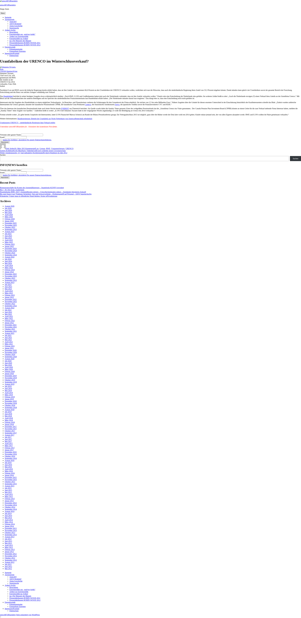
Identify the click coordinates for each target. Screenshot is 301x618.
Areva (117, 105)
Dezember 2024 (11, 249)
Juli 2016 (8, 463)
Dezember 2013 (11, 528)
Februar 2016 (10, 473)
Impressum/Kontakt (12, 53)
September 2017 (11, 433)
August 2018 (9, 410)
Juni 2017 (8, 439)
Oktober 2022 (10, 304)
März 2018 (9, 420)
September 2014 (11, 509)
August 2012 (9, 562)
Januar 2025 (9, 246)
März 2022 (9, 318)
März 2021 (9, 344)
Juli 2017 (8, 437)
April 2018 (9, 418)
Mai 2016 (8, 467)
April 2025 (9, 240)
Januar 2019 (9, 399)
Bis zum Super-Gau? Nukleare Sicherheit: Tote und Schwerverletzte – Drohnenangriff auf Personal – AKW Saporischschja (45, 194)
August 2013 (9, 537)
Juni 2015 (8, 490)
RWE (48, 149)
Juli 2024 (8, 259)
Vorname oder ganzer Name (10, 135)
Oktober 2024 (10, 253)
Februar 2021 (10, 346)
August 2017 (9, 435)
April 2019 (9, 393)
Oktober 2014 (10, 507)
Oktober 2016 (10, 456)
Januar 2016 (9, 475)
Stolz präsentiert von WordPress (28, 615)
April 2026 (9, 215)
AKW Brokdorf (15, 24)
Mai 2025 (8, 238)
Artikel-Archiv (10, 30)
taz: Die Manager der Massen (20, 41)
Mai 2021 (8, 340)
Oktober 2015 (10, 482)
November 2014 (11, 505)
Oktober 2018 (10, 405)
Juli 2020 (8, 361)
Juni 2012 (8, 566)
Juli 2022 (8, 310)
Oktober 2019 (10, 380)
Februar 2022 (10, 321)
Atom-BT (13, 22)
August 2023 (9, 282)
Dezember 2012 (11, 554)
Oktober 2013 (10, 533)
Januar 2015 (9, 501)
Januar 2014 (9, 526)
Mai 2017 (8, 441)
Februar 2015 (10, 499)
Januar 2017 (9, 450)
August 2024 (9, 257)
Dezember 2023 (11, 274)
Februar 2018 (10, 422)
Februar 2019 (10, 397)
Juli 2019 (8, 386)
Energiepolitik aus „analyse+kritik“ (22, 34)
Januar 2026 (9, 221)
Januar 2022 (9, 323)
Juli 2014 (8, 513)
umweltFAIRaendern (8, 5)
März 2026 (9, 217)
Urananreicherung (58, 149)
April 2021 (9, 342)
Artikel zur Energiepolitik (18, 36)
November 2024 (11, 251)
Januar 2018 (9, 424)
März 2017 (9, 446)
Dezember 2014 (11, 503)
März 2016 (9, 471)
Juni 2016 (8, 465)
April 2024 (9, 265)
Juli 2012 (8, 564)
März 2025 (9, 242)
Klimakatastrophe (15, 49)
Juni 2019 (8, 388)
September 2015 (11, 484)
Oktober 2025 (10, 227)
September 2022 (11, 306)
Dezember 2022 (11, 299)
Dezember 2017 (11, 427)
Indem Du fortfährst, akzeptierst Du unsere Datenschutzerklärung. (27, 140)
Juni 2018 (8, 414)
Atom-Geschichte (15, 26)
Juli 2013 (8, 539)
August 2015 (9, 486)
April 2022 (9, 316)
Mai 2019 (8, 391)
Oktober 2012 (10, 558)
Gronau (42, 149)
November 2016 (11, 454)
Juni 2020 (8, 363)
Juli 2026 (8, 208)
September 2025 (11, 229)
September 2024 (11, 255)
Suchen (3, 155)
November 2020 (11, 352)
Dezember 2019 (11, 376)
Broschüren (13, 32)
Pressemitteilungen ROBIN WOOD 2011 (24, 43)
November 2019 (11, 378)
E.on (37, 149)
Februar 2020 (10, 371)
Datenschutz (14, 56)
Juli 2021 (8, 335)
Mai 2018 (8, 416)
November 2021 (11, 327)
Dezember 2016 (11, 452)
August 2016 (9, 460)
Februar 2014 (10, 524)
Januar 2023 (9, 297)
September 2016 (11, 458)
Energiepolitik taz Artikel (18, 39)
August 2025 (9, 232)
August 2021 (9, 333)
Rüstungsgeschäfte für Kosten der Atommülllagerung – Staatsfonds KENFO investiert (32, 188)
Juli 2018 (8, 412)
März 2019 (9, 395)
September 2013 (11, 535)
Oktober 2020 (10, 355)
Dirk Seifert (10, 149)
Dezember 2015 (11, 477)
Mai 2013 (8, 543)
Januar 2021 (9, 348)
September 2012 (11, 560)
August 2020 (9, 359)
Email (2, 137)
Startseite (8, 17)
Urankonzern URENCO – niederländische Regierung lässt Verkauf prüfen (27, 123)
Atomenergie (9, 19)
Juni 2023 (8, 287)
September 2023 (11, 280)
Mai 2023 (8, 289)
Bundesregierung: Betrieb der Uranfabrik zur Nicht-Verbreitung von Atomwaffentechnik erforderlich (55, 119)
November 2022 (11, 302)
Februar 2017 (10, 448)
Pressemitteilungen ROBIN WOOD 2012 (24, 45)
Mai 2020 (8, 365)
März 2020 (9, 369)
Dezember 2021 (11, 325)
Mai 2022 (8, 314)
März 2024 (9, 268)
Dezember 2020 (11, 350)
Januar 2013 (9, 552)
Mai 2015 (8, 492)
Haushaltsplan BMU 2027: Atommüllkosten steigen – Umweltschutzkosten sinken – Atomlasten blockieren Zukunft (43, 192)
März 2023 (9, 293)
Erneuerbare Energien (17, 51)
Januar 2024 (9, 272)
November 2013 (11, 530)
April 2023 (9, 291)
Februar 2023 (10, 295)
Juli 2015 (8, 488)
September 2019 (11, 382)
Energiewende (10, 47)
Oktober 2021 (10, 329)
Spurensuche (14, 28)
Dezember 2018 (11, 401)
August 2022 (9, 308)
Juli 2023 (8, 285)
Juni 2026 (8, 210)
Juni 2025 (8, 236)
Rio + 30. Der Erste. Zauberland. (12, 190)
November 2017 (11, 429)
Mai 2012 (8, 569)
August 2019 (9, 384)
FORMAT (65, 109)
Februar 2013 (10, 550)
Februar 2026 (10, 219)
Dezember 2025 (11, 223)
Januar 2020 (9, 374)
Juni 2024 (8, 261)
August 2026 (9, 206)
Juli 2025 (8, 234)
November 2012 (11, 556)
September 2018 (11, 408)
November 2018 (11, 403)
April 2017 (9, 444)
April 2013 (9, 545)
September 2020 (11, 357)
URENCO (69, 149)
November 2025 (11, 225)
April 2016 (9, 469)
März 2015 (9, 497)
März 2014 (9, 522)
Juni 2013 (8, 541)
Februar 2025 (10, 244)
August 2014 (9, 511)
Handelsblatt (8, 96)
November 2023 (11, 276)
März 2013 (9, 547)
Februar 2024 (10, 270)
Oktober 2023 (10, 278)
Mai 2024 (8, 263)
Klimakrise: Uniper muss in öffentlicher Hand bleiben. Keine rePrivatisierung (28, 196)
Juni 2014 (8, 516)
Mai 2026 (8, 212)
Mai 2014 (8, 518)
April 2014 (9, 520)
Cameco (88, 105)
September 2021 (11, 331)
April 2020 (9, 367)
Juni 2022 (8, 312)
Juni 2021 (8, 338)
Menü (3, 13)
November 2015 (11, 480)
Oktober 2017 (10, 431)
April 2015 (9, 494)
